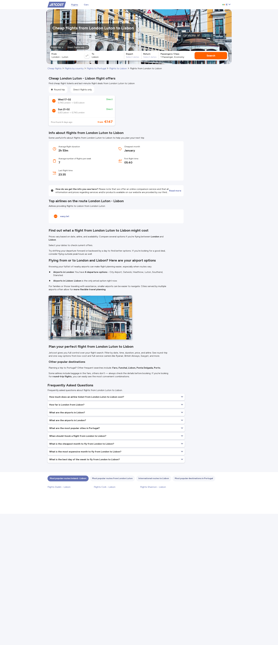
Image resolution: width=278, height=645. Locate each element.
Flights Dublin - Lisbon (59, 487)
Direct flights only (82, 89)
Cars (86, 4)
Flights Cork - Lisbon (104, 487)
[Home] (56, 4)
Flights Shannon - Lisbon (153, 487)
